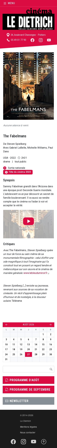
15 (43, 344)
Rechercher (51, 369)
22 (43, 349)
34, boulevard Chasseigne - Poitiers (28, 34)
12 (21, 344)
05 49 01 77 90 (18, 39)
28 (36, 354)
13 (28, 344)
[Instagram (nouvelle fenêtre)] (41, 39)
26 (21, 354)
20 (28, 349)
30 (50, 354)
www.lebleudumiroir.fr (35, 272)
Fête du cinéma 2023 (18, 172)
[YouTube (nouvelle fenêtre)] (49, 39)
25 (14, 354)
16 (50, 344)
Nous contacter (27, 432)
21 (36, 349)
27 (28, 354)
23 (50, 349)
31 (6, 359)
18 (14, 349)
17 (6, 349)
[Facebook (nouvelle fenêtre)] (32, 39)
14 (36, 344)
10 (6, 344)
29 (43, 354)
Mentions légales (28, 426)
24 (6, 354)
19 (21, 349)
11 (14, 344)
